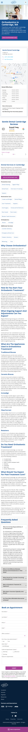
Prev (2, 154)
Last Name (4, 617)
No (9, 641)
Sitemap (7, 719)
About (2, 699)
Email (3, 628)
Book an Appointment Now (10, 37)
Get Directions (8, 59)
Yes (3, 641)
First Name (4, 611)
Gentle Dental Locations (10, 676)
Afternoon (17, 651)
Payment (3, 694)
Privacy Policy (13, 719)
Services (3, 692)
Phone (3, 622)
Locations (3, 690)
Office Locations (5, 633)
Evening (5, 654)
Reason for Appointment (7, 656)
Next (25, 154)
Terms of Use (19, 719)
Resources (3, 697)
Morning (5, 651)
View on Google (6, 152)
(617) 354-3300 (9, 57)
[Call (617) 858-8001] (25, 2)
